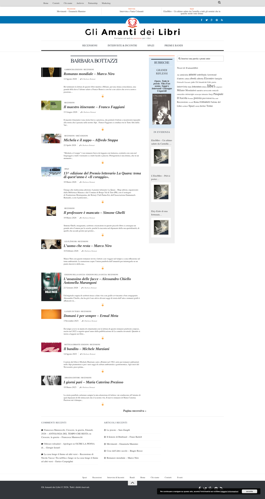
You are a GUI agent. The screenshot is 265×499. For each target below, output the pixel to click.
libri (211, 86)
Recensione (182, 101)
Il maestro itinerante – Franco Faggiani (94, 107)
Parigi (211, 94)
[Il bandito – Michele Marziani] (51, 347)
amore (192, 74)
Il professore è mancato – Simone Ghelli (94, 213)
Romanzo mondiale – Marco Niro (89, 74)
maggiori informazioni (229, 491)
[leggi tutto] (103, 96)
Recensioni (89, 45)
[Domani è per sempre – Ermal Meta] (51, 314)
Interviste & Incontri (122, 45)
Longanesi (218, 87)
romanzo (205, 102)
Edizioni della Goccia (74, 275)
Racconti (215, 98)
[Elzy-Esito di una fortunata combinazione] (161, 227)
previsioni (207, 98)
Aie (178, 75)
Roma (196, 101)
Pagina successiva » (134, 411)
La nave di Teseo (72, 311)
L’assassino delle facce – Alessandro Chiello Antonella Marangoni (97, 281)
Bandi (132, 477)
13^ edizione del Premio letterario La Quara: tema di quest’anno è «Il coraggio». (102, 175)
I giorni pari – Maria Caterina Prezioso (93, 382)
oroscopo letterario (201, 94)
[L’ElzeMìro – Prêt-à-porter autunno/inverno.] (161, 192)
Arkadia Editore (72, 378)
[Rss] (222, 20)
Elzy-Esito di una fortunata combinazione (159, 213)
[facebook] (202, 20)
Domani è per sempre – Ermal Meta (91, 316)
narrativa (200, 90)
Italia (189, 87)
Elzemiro (209, 78)
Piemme (190, 98)
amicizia (184, 74)
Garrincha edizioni (73, 69)
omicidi (215, 90)
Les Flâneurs (70, 241)
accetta (249, 491)
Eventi (180, 477)
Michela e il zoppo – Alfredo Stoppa (91, 140)
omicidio (181, 94)
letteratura (197, 86)
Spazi (150, 45)
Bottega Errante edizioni (76, 344)
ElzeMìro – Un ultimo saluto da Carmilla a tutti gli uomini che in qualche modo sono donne (191, 12)
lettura (204, 87)
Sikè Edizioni (82, 136)
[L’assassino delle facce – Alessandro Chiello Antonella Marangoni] (51, 287)
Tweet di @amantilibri (187, 67)
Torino (209, 106)
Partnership (93, 3)
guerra (213, 82)
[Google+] (212, 20)
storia (197, 106)
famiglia (218, 78)
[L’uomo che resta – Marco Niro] (51, 244)
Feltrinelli (180, 82)
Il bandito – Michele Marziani (86, 349)
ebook (193, 78)
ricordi (191, 102)
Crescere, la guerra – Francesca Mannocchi (62, 437)
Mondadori (190, 90)
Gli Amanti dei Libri (132, 28)
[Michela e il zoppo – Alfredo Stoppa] (51, 138)
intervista (182, 86)
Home (45, 3)
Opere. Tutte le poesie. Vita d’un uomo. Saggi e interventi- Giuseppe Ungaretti (162, 86)
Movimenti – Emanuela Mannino (71, 11)
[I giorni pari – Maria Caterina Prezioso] (51, 380)
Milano (181, 90)
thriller (203, 105)
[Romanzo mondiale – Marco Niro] (51, 72)
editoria (200, 78)
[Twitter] (207, 20)
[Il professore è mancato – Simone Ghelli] (51, 211)
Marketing (106, 3)
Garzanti (187, 82)
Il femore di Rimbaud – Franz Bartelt (124, 436)
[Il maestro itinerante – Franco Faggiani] (51, 105)
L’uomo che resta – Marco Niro (88, 246)
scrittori (185, 106)
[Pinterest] (217, 20)
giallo (193, 82)
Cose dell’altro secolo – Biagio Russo (125, 450)
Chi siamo (68, 3)
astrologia (201, 74)
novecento (207, 90)
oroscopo (189, 94)
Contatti (56, 3)
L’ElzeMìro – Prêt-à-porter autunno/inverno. (161, 177)
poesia (198, 98)
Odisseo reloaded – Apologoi (58, 443)
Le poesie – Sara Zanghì (118, 429)
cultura (186, 78)
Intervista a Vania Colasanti (132, 11)
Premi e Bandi (174, 45)
